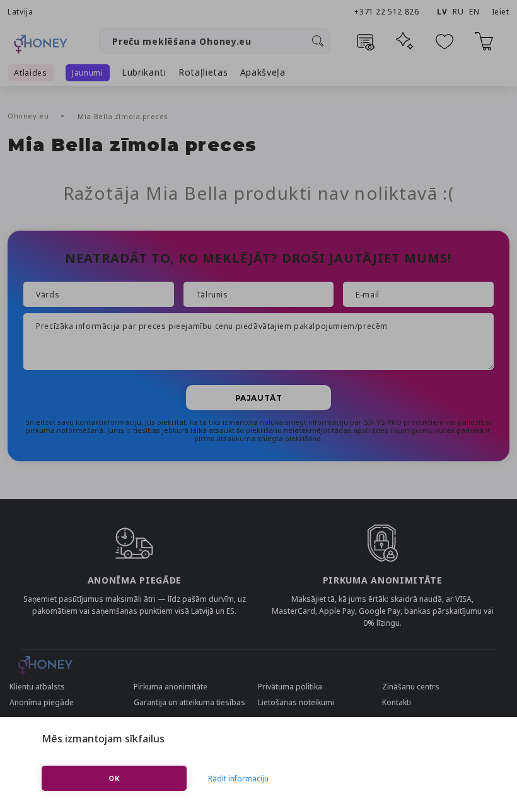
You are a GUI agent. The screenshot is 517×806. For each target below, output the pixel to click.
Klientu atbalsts (37, 686)
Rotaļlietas (203, 72)
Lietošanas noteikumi (296, 702)
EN (474, 11)
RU (458, 11)
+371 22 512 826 (387, 11)
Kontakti (396, 702)
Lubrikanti (144, 72)
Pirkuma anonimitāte (170, 686)
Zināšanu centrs (410, 686)
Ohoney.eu (29, 115)
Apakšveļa (263, 72)
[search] (317, 41)
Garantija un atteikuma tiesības (189, 702)
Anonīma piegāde (41, 702)
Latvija (20, 11)
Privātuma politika (290, 686)
